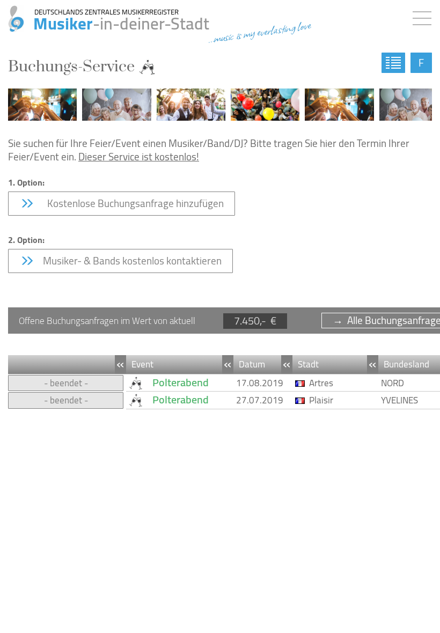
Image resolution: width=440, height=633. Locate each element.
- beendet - (66, 383)
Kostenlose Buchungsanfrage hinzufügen (132, 203)
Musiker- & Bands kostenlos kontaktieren (131, 260)
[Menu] (424, 16)
